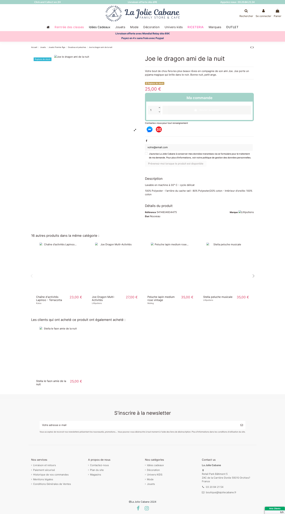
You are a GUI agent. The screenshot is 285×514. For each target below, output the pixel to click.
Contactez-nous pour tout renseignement (166, 123)
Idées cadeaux (155, 465)
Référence (150, 212)
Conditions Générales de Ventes (52, 484)
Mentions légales (43, 479)
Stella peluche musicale (217, 296)
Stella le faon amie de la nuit (51, 382)
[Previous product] (251, 47)
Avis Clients (275, 508)
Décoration (153, 470)
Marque (234, 212)
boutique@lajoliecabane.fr (221, 492)
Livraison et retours (44, 465)
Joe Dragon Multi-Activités (103, 298)
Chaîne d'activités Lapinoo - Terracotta (49, 298)
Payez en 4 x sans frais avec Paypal (142, 38)
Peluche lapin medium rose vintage (161, 298)
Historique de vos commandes (51, 474)
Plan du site (97, 470)
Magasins (95, 474)
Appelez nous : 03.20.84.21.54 (237, 1)
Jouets (151, 484)
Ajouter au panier (209, 109)
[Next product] (253, 47)
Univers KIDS (154, 474)
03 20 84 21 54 (214, 486)
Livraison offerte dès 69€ (142, 1)
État (147, 216)
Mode (150, 479)
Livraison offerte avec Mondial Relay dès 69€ (142, 33)
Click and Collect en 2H (47, 1)
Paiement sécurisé (44, 470)
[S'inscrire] (241, 425)
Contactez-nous (99, 465)
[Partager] (146, 140)
